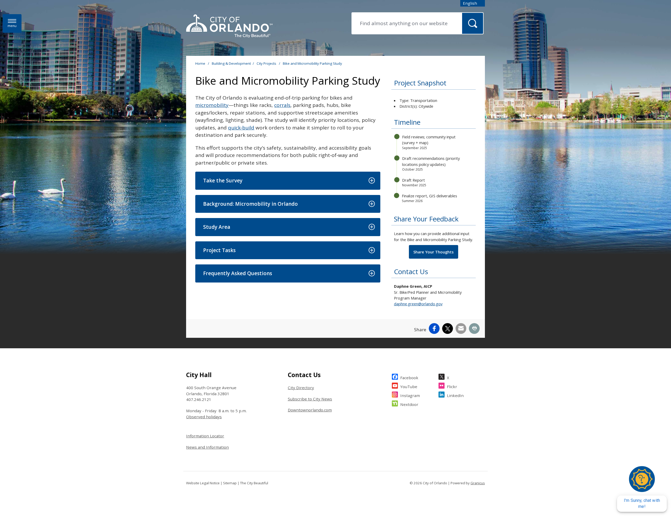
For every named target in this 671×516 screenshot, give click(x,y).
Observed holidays (204, 416)
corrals (282, 105)
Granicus (477, 483)
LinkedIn (455, 395)
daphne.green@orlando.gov (418, 303)
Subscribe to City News (310, 398)
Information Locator (205, 435)
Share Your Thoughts (433, 251)
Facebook (409, 377)
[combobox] (472, 3)
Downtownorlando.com (310, 409)
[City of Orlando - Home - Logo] (229, 26)
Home (200, 63)
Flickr (452, 386)
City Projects (267, 63)
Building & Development (231, 63)
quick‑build (241, 127)
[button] (287, 181)
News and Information (207, 447)
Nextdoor (409, 404)
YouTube (408, 386)
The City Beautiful (254, 483)
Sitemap (230, 483)
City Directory (301, 387)
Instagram (410, 395)
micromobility (212, 105)
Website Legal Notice (203, 483)
